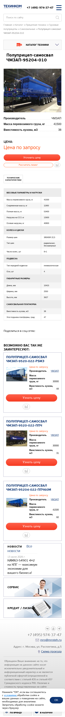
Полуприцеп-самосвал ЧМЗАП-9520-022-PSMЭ (26, 359)
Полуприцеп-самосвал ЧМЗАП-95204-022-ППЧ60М (28, 488)
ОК (56, 700)
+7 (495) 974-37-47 (40, 7)
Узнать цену (31, 398)
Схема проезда (51, 651)
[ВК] (47, 628)
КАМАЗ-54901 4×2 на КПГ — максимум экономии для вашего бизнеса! (22, 566)
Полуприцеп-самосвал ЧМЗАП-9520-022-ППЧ (26, 424)
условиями (10, 695)
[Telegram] (59, 628)
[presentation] (13, 179)
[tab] (13, 179)
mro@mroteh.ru (51, 640)
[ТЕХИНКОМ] (12, 6)
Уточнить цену (32, 157)
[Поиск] (57, 17)
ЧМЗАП (55, 371)
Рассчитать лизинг (28, 165)
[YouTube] (53, 628)
